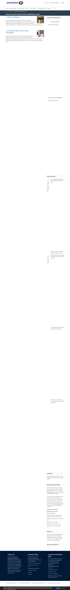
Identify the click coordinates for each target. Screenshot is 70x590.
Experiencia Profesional (54, 2)
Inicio (7, 8)
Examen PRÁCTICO (21, 8)
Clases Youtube (33, 8)
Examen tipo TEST (12, 8)
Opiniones (49, 8)
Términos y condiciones (53, 573)
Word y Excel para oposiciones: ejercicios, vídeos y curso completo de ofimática (57, 401)
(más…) (41, 24)
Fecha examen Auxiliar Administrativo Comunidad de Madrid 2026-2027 (57, 181)
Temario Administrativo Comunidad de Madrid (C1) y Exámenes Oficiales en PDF (57, 257)
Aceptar (58, 588)
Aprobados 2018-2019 (51, 513)
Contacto (62, 2)
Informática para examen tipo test (35, 563)
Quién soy (47, 2)
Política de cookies (52, 571)
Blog (27, 8)
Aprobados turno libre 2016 (52, 522)
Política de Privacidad (53, 569)
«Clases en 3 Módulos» (13, 17)
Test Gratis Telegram (42, 8)
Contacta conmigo (51, 563)
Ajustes (64, 588)
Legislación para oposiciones (34, 568)
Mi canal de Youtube (32, 570)
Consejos (30, 572)
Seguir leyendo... (57, 540)
